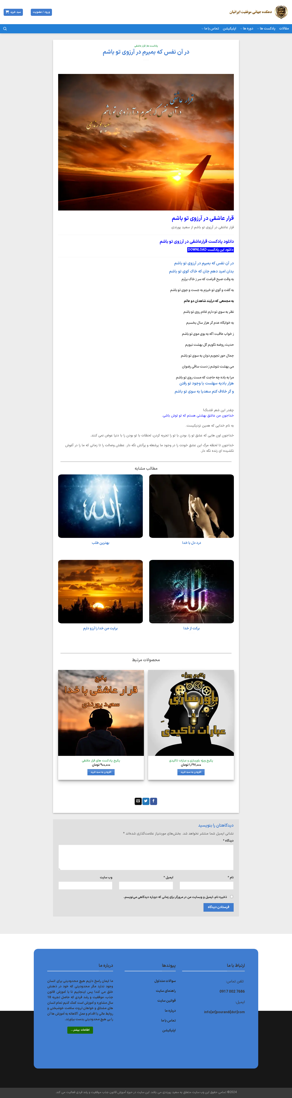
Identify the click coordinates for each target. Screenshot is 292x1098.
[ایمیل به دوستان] (138, 801)
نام (231, 877)
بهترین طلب (100, 543)
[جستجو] (5, 29)
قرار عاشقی (140, 46)
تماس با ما (211, 28)
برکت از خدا (191, 628)
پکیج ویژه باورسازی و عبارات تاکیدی (191, 761)
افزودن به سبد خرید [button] (191, 772)
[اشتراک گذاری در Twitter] (145, 801)
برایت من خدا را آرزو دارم (100, 628)
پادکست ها (267, 28)
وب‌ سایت (106, 877)
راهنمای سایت (166, 990)
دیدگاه (228, 841)
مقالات (284, 28)
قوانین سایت (166, 1000)
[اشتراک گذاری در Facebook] (153, 801)
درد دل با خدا (191, 543)
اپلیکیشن (229, 28)
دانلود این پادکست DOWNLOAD (210, 249)
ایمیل (168, 877)
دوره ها (248, 28)
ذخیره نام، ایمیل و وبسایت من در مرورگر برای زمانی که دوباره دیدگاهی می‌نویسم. (175, 897)
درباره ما (170, 1010)
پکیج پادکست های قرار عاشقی (101, 761)
